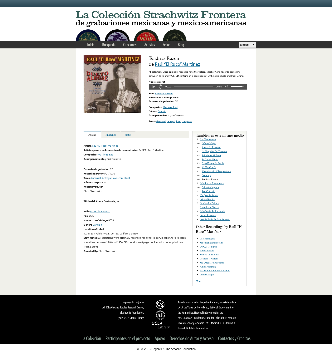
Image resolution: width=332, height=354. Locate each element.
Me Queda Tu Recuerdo (212, 211)
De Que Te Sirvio (209, 195)
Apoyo (160, 338)
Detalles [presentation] (92, 134)
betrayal (171, 121)
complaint (187, 121)
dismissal (161, 121)
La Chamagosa (208, 139)
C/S (161, 304)
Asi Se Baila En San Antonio (215, 219)
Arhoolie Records (164, 93)
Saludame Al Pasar (211, 155)
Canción (162, 111)
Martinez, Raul (170, 107)
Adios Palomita (208, 215)
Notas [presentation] (128, 134)
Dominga (206, 175)
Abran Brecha (207, 199)
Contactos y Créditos (234, 338)
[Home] (166, 19)
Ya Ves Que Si (209, 167)
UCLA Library (161, 325)
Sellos (166, 44)
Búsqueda (108, 44)
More (198, 281)
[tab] (92, 134)
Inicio (91, 44)
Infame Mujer (209, 143)
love (178, 121)
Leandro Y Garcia (209, 207)
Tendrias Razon (210, 179)
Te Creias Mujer (210, 159)
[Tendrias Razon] (112, 111)
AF (161, 315)
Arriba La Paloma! (211, 147)
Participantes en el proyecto (127, 338)
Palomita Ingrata (210, 187)
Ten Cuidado (208, 191)
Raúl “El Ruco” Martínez (177, 64)
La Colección (91, 338)
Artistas (149, 44)
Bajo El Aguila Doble (213, 163)
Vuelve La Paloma (209, 203)
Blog (181, 44)
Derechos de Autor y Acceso (192, 338)
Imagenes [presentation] (110, 134)
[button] (153, 86)
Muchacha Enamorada (212, 183)
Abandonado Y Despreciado (216, 171)
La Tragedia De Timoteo (214, 151)
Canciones (130, 44)
